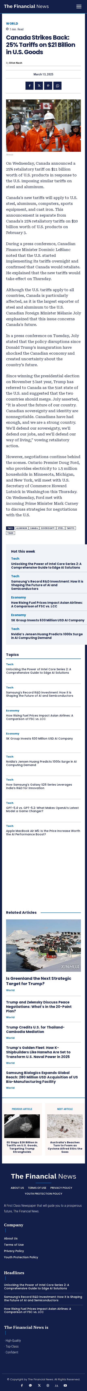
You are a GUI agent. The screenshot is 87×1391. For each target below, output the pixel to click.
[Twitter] (39, 86)
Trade (10, 533)
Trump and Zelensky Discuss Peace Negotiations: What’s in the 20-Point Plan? (39, 1007)
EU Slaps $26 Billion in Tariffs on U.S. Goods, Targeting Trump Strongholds (22, 1147)
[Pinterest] (48, 86)
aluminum (21, 528)
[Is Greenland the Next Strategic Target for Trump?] (43, 945)
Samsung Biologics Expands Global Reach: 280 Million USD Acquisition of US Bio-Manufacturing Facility (42, 1077)
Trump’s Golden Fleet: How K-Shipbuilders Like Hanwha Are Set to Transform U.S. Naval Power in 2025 (38, 1052)
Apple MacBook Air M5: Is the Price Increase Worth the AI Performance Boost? (43, 832)
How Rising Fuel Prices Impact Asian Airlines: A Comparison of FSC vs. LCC (47, 604)
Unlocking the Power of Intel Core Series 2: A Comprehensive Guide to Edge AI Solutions (46, 566)
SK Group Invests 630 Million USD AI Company (47, 620)
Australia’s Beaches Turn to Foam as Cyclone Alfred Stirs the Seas (65, 1147)
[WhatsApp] (57, 86)
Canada (34, 528)
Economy (18, 597)
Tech (15, 558)
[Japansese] (56, 1385)
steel (61, 528)
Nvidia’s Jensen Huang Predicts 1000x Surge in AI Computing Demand (47, 636)
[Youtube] (65, 1385)
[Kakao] (30, 1385)
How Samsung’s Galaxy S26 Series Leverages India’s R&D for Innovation (39, 786)
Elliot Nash (15, 62)
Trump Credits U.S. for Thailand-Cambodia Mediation (35, 1029)
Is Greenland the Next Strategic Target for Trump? (38, 981)
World (12, 23)
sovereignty (48, 528)
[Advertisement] (43, 876)
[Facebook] (29, 86)
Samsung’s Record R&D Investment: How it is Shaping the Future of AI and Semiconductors (47, 585)
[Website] (48, 1385)
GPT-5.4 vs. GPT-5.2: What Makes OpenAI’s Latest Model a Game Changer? (42, 809)
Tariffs (70, 528)
